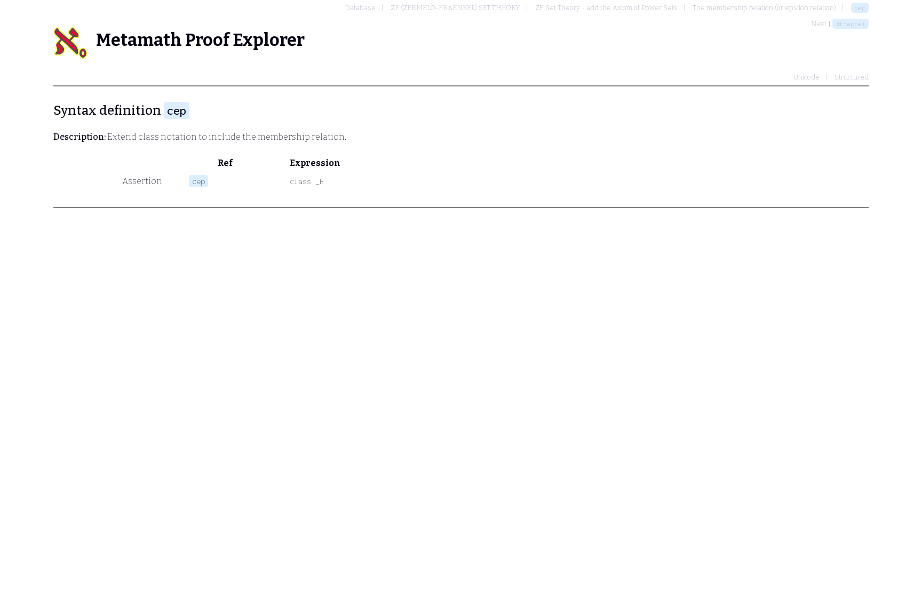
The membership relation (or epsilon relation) (764, 8)
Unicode (806, 77)
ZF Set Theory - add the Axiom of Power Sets (606, 8)
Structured (851, 77)
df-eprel (850, 23)
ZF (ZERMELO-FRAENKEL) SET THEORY (455, 8)
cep (859, 7)
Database (360, 8)
